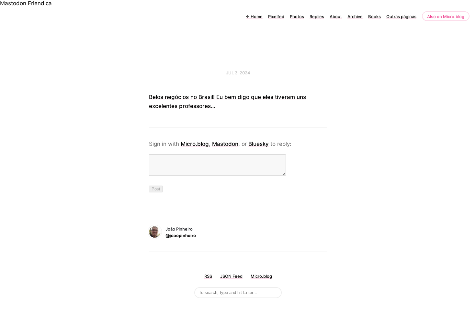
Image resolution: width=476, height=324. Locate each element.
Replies (317, 16)
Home (254, 16)
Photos (297, 16)
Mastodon (13, 3)
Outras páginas (401, 16)
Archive (355, 16)
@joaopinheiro (180, 235)
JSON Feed (231, 276)
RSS (208, 276)
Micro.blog (195, 144)
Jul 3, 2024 (238, 72)
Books (374, 16)
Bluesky (258, 144)
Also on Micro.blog (445, 16)
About (336, 16)
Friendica (40, 3)
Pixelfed (276, 16)
